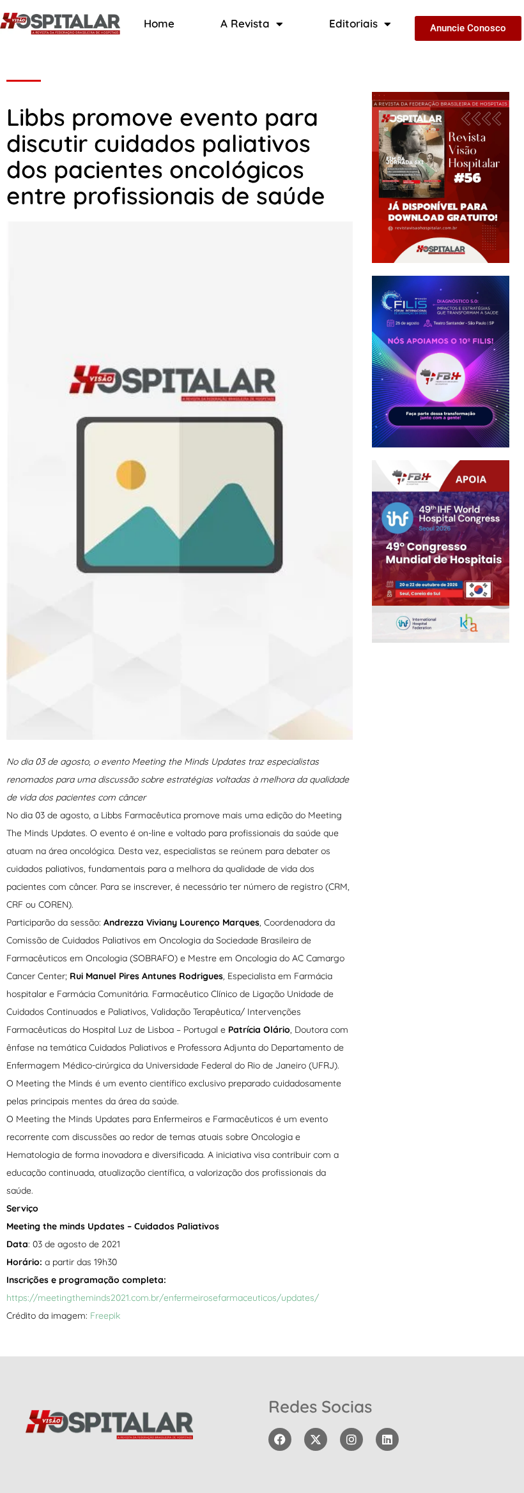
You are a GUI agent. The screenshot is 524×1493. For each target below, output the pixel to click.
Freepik (105, 1315)
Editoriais (353, 23)
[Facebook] (279, 1439)
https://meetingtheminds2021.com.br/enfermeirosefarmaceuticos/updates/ (162, 1297)
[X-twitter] (315, 1439)
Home (159, 23)
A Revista (245, 23)
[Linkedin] (387, 1439)
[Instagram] (351, 1439)
